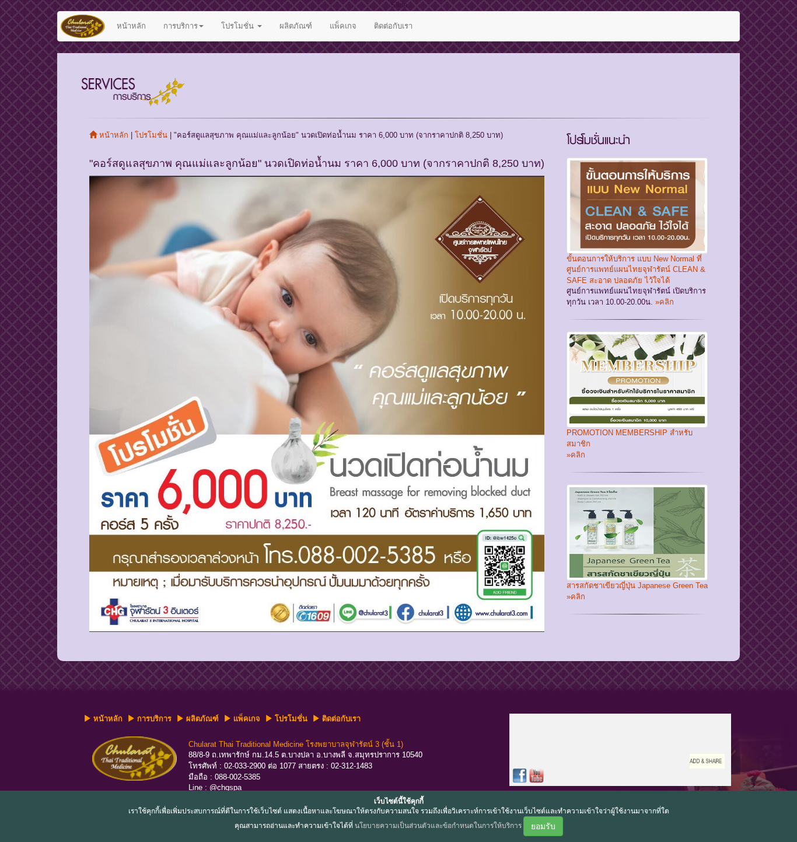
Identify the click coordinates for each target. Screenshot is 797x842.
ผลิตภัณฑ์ (295, 26)
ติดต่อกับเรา (393, 26)
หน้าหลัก (131, 26)
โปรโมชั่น (238, 26)
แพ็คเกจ (343, 26)
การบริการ (180, 26)
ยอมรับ (543, 826)
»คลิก (663, 302)
